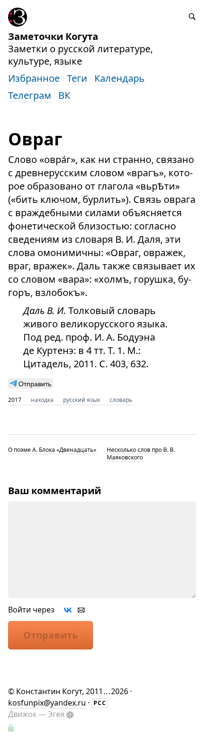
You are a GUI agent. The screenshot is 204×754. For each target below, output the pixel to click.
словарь (121, 400)
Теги (77, 78)
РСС (99, 703)
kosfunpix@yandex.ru (47, 702)
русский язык (81, 400)
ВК (64, 95)
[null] (30, 383)
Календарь (119, 78)
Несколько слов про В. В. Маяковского (141, 453)
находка (42, 400)
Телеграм (29, 95)
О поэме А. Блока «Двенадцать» (52, 450)
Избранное (34, 78)
